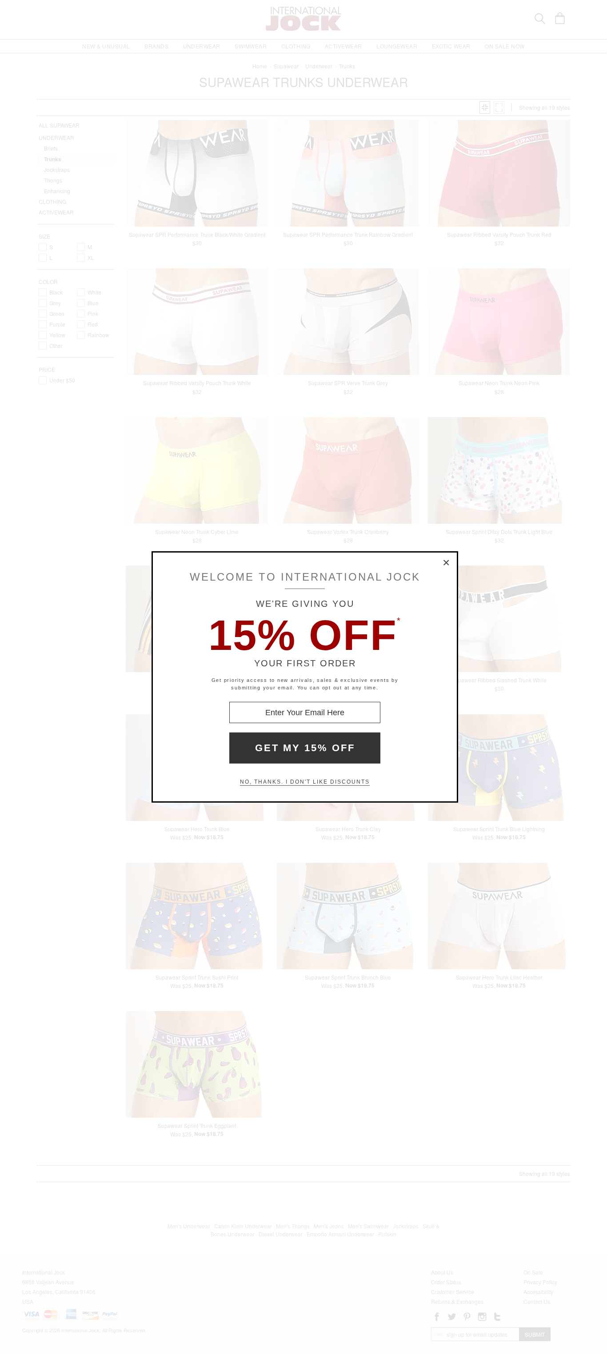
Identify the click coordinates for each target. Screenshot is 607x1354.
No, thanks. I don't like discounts (305, 782)
